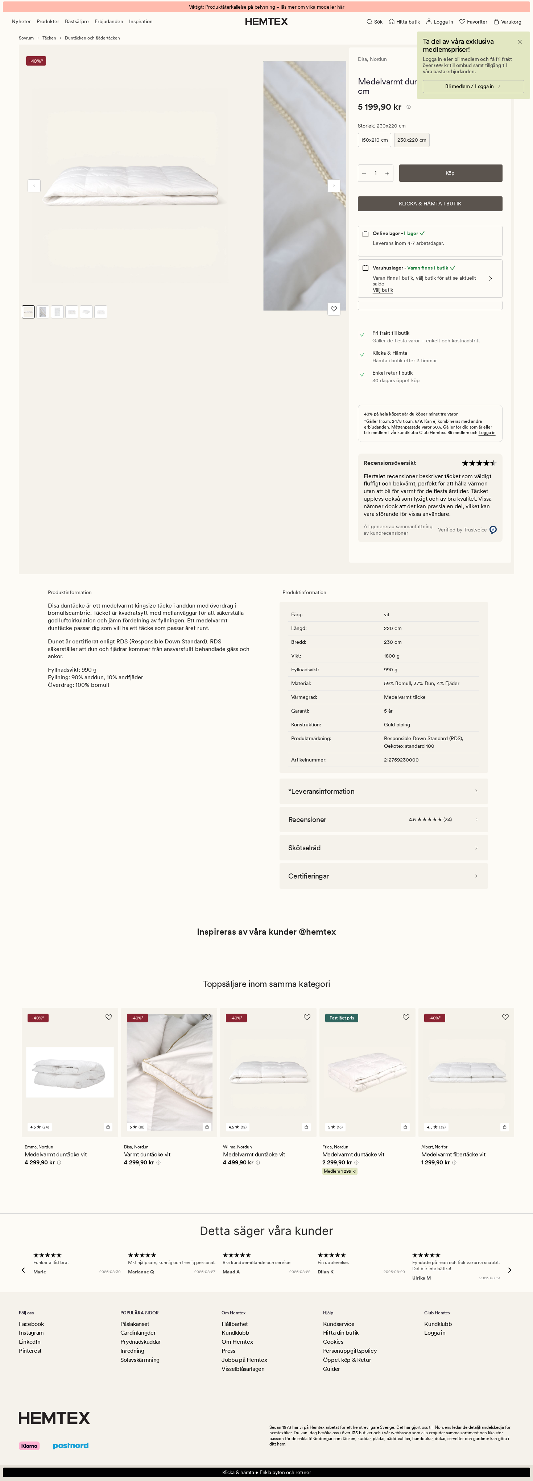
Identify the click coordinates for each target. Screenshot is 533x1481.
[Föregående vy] (34, 185)
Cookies (333, 1341)
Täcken (49, 38)
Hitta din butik (341, 1332)
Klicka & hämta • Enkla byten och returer (266, 1472)
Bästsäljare (77, 21)
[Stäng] (520, 41)
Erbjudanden (109, 21)
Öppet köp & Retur (347, 1359)
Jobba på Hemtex (244, 1359)
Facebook (31, 1324)
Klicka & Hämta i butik (430, 203)
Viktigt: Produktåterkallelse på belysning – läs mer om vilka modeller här (266, 6)
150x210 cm (374, 140)
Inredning (132, 1350)
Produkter (48, 21)
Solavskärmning (140, 1359)
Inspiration (141, 21)
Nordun (378, 59)
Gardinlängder (138, 1332)
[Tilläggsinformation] (407, 108)
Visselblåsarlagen (243, 1368)
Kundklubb (235, 1332)
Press (228, 1350)
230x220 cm (411, 140)
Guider (331, 1368)
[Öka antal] (387, 173)
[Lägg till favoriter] (333, 309)
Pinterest (30, 1350)
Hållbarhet (235, 1324)
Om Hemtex (237, 1341)
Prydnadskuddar (140, 1341)
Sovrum (26, 38)
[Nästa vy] (333, 185)
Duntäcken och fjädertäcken (92, 38)
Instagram (31, 1332)
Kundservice (338, 1324)
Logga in (487, 432)
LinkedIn (29, 1341)
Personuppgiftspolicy (350, 1350)
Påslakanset (134, 1324)
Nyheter (21, 21)
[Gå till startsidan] (266, 21)
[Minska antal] (364, 173)
